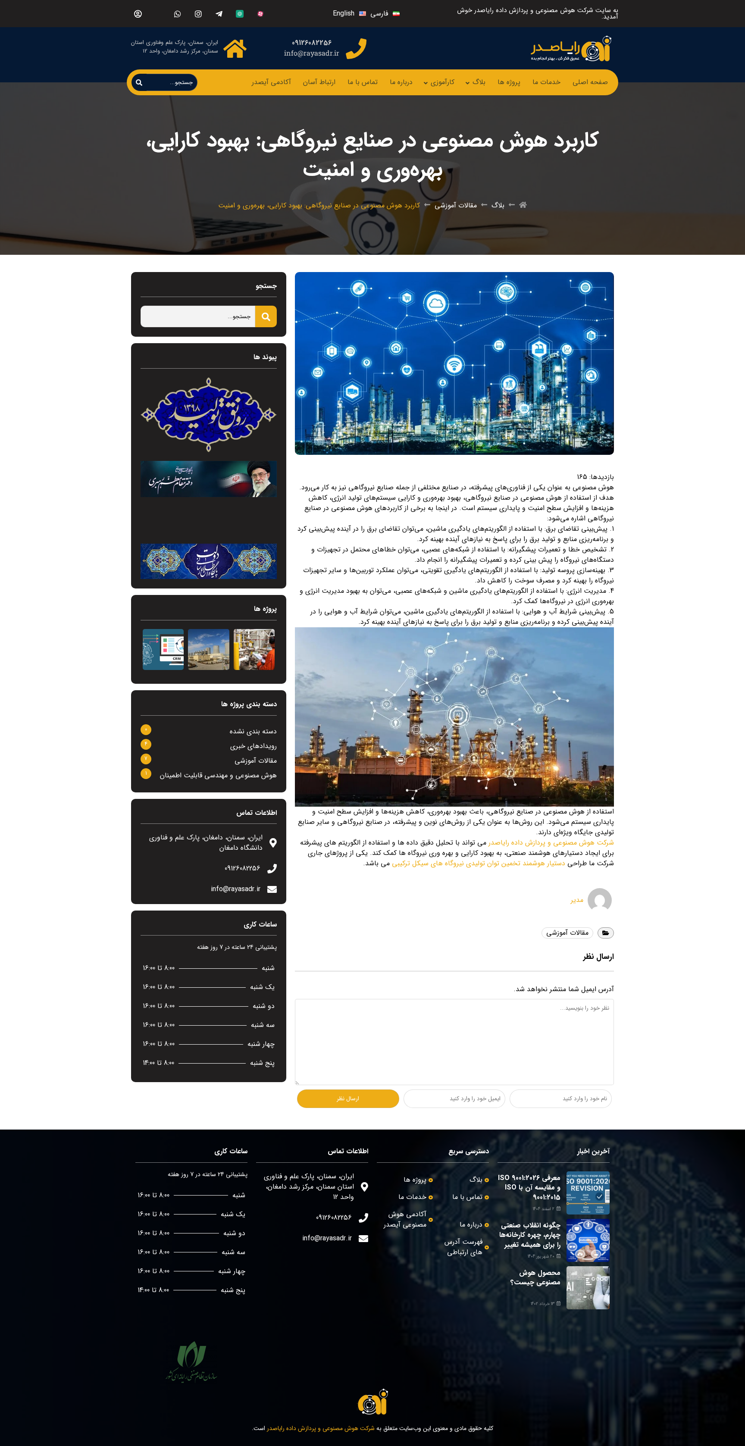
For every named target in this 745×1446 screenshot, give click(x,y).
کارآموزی (442, 82)
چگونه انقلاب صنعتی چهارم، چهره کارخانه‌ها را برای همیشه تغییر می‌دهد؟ (529, 1240)
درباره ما (401, 82)
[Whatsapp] (177, 13)
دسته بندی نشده (253, 731)
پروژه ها (509, 82)
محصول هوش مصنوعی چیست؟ (535, 1278)
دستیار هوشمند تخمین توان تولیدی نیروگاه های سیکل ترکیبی (478, 863)
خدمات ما (546, 82)
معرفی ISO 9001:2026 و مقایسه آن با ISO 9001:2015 (529, 1188)
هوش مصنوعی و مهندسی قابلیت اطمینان (218, 775)
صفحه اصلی (590, 82)
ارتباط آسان (319, 82)
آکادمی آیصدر (271, 82)
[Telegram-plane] (219, 13)
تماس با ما (362, 82)
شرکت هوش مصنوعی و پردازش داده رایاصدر (551, 842)
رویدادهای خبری (253, 746)
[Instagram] (198, 13)
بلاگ (479, 82)
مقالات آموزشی (456, 205)
